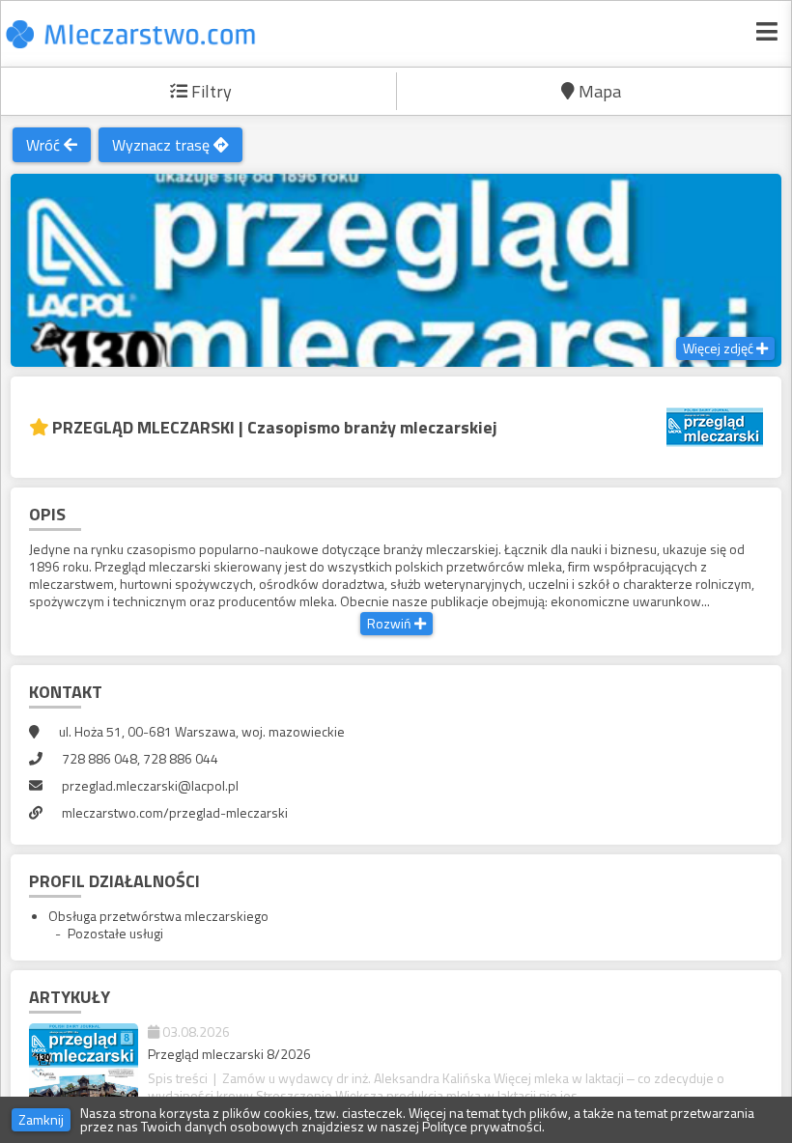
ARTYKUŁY (69, 997)
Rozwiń (390, 623)
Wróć (45, 144)
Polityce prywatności (482, 1126)
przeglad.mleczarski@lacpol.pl (150, 785)
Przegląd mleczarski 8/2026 (229, 1054)
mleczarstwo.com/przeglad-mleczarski (175, 812)
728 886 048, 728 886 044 (140, 758)
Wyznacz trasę (162, 144)
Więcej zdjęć (719, 348)
